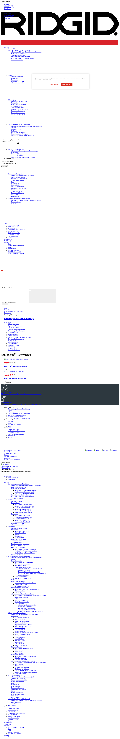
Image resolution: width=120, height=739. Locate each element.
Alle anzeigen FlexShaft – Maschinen (25, 549)
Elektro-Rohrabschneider (22, 602)
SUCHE (5, 304)
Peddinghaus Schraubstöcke (19, 178)
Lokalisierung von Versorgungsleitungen (22, 496)
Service (6, 223)
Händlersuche (8, 239)
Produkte (6, 482)
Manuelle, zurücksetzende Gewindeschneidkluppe (32, 573)
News (9, 244)
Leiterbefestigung (16, 202)
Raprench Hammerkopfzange (16, 329)
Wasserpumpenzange (13, 345)
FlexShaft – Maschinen (18, 547)
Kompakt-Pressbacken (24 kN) (23, 518)
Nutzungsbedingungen (10, 456)
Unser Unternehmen (9, 420)
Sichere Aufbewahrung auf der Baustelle (19, 198)
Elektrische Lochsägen (21, 584)
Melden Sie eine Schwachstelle (12, 459)
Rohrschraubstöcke (20, 591)
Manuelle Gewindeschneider (23, 567)
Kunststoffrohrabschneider (22, 667)
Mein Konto (7, 13)
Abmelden (7, 18)
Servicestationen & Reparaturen (16, 229)
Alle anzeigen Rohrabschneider (27, 605)
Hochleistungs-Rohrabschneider (27, 608)
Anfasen (13, 559)
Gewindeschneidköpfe (24, 570)
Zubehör (13, 203)
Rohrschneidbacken (23, 575)
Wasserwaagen (15, 183)
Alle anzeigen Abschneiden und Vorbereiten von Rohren (30, 662)
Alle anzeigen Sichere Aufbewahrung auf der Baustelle (26, 200)
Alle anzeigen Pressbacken (22, 515)
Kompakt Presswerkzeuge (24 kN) (24, 509)
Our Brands (7, 9)
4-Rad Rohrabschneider (24, 606)
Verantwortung (12, 248)
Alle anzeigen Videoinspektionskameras (26, 490)
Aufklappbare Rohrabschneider (27, 609)
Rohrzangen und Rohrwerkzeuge (13, 311)
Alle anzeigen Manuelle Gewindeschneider (30, 568)
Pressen (10, 410)
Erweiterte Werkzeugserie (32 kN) (24, 506)
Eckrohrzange (11, 346)
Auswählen (4, 166)
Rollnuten (14, 580)
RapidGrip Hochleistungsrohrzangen (15, 366)
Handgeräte (14, 529)
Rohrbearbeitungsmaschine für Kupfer (25, 670)
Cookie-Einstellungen (10, 453)
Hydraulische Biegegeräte (22, 586)
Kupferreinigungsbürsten (22, 669)
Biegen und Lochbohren (18, 581)
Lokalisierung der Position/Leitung (20, 495)
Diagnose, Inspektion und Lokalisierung (19, 409)
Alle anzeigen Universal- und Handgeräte (22, 175)
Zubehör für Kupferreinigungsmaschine (26, 672)
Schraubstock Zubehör (17, 180)
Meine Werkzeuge (9, 15)
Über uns (6, 242)
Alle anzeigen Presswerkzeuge (23, 504)
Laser (12, 182)
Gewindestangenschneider (18, 188)
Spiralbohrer (14, 194)
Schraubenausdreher (16, 191)
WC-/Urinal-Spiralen (20, 533)
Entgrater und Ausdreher (21, 597)
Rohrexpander (19, 653)
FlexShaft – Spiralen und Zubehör (25, 553)
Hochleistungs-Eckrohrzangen (16, 331)
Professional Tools (9, 7)
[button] (60, 1)
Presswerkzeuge (15, 503)
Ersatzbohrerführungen (17, 193)
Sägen (13, 189)
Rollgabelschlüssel (13, 334)
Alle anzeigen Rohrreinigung (19, 528)
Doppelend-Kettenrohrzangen (16, 339)
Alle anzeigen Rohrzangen (22, 617)
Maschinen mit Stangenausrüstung (20, 544)
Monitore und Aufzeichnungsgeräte (24, 492)
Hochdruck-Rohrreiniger (18, 545)
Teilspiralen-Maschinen (17, 542)
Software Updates (13, 236)
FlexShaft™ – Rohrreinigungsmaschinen (26, 551)
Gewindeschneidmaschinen (22, 564)
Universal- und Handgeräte (15, 174)
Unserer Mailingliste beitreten (16, 245)
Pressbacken (14, 514)
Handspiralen (18, 536)
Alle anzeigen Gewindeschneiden (24, 562)
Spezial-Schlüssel (12, 343)
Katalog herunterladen (14, 233)
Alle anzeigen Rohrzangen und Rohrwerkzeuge (24, 614)
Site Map (6, 455)
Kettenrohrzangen (13, 335)
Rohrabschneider (19, 603)
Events (10, 247)
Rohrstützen (18, 592)
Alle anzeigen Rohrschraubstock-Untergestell (27, 589)
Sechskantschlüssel (13, 332)
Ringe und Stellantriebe (17, 523)
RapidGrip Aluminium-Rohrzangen (15, 378)
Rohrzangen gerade (13, 324)
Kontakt (10, 237)
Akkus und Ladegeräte (17, 525)
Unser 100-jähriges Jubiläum (16, 253)
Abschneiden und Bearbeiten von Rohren (22, 594)
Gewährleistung (12, 228)
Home (6, 308)
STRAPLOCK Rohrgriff (18, 177)
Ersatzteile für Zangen (14, 350)
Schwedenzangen (12, 348)
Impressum (7, 458)
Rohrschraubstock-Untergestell (19, 587)
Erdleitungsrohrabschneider (22, 600)
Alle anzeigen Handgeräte (22, 531)
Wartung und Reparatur (17, 654)
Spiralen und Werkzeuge (18, 554)
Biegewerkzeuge (19, 650)
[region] (60, 81)
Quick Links (7, 427)
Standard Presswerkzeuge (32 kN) (24, 507)
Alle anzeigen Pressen (17, 501)
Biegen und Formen (16, 647)
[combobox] (9, 155)
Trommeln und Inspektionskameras (24, 493)
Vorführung (7, 241)
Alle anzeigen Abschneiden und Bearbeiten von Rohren (30, 595)
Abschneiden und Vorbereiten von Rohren (23, 661)
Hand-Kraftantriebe (20, 565)
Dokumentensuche (13, 231)
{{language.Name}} (10, 163)
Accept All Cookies (66, 84)
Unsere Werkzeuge (9, 407)
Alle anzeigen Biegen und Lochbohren (25, 583)
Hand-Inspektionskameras (18, 487)
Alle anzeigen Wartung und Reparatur (25, 656)
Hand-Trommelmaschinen (18, 539)
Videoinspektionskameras (18, 488)
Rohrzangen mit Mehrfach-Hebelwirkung (19, 337)
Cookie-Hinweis (8, 452)
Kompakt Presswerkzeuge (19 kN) (24, 511)
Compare (8, 370)
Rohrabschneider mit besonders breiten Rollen (31, 611)
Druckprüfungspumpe (21, 659)
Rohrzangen (7, 322)
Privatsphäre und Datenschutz (12, 450)
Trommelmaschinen (16, 540)
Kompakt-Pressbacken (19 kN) (23, 520)
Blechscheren (15, 196)
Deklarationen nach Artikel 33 (16, 434)
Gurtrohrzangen (12, 340)
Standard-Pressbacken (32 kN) (23, 517)
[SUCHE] (42, 296)
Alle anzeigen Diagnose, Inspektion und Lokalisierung (26, 485)
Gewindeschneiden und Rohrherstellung (19, 413)
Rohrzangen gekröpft (14, 327)
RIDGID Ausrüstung (13, 250)
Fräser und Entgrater (20, 673)
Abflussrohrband (19, 537)
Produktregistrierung (13, 225)
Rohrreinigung (12, 412)
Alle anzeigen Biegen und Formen (24, 648)
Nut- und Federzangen (17, 186)
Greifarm (17, 534)
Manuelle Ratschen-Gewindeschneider (29, 572)
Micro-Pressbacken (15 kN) (22, 522)
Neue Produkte (12, 705)
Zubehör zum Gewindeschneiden (24, 578)
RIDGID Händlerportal (14, 252)
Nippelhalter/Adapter (20, 576)
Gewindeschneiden (16, 561)
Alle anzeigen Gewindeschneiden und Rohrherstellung (26, 557)
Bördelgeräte (18, 651)
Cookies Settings (54, 84)
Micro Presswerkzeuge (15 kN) (23, 512)
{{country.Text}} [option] (9, 158)
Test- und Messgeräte (17, 498)
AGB (9, 426)
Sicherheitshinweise (13, 234)
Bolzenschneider (15, 185)
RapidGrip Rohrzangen (15, 326)
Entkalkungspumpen (20, 658)
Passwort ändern (8, 16)
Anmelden (11, 439)
